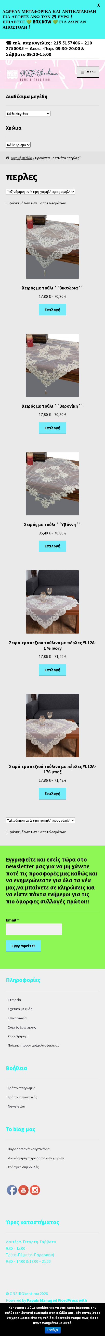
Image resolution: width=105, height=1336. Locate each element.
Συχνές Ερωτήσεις (22, 1027)
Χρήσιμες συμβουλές (23, 1167)
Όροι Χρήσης (18, 1036)
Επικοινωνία (17, 1018)
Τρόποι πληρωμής (21, 1088)
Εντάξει (52, 1330)
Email (12, 920)
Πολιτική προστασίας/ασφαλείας (33, 1045)
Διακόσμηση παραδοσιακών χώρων (36, 1158)
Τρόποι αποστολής (22, 1097)
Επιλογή (52, 309)
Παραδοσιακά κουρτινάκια (29, 1149)
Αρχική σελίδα (21, 158)
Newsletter (16, 1106)
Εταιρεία (14, 999)
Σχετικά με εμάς (20, 1009)
